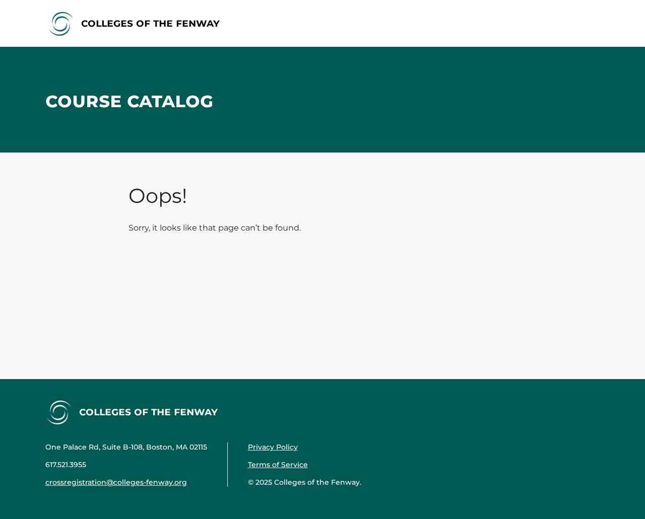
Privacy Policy (273, 447)
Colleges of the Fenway (150, 23)
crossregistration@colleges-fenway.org (116, 482)
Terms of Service (278, 464)
